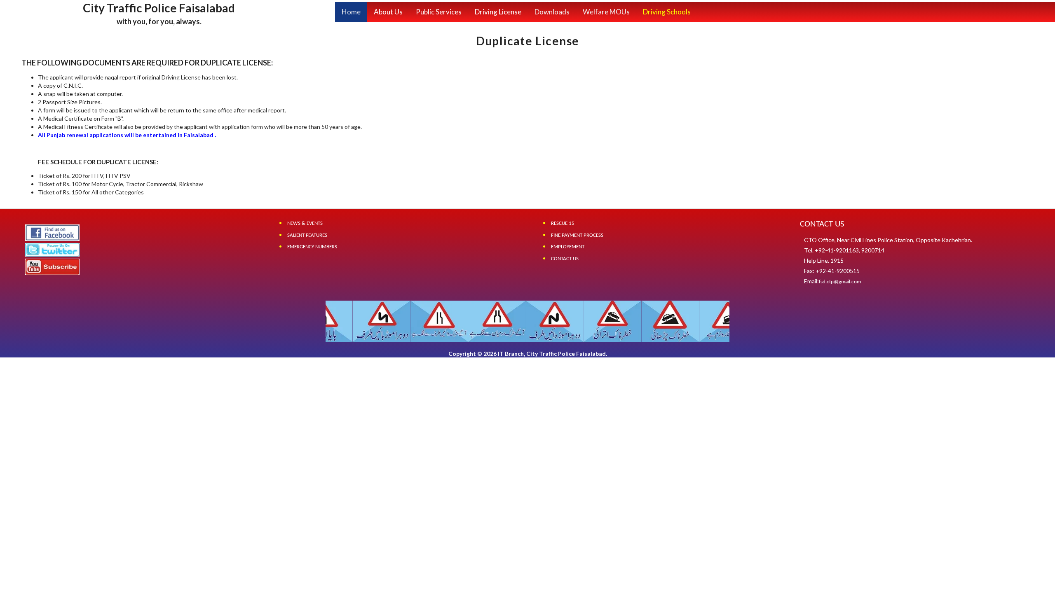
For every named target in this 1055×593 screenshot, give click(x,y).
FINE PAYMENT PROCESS (577, 235)
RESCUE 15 (562, 223)
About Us (388, 11)
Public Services (439, 11)
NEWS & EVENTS (305, 223)
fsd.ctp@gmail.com (840, 282)
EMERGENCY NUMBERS (312, 247)
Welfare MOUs (606, 11)
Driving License (498, 11)
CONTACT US (565, 258)
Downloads (552, 11)
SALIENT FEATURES (307, 235)
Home (351, 11)
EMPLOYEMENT (567, 247)
